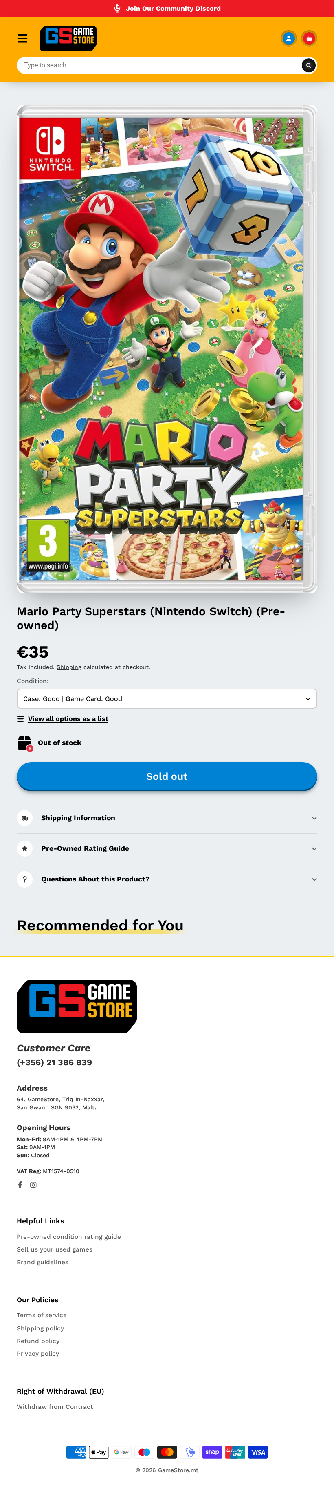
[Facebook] (20, 1185)
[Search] (309, 65)
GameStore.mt (178, 1470)
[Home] (68, 38)
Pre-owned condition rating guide (69, 1237)
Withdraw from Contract (55, 1406)
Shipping (69, 667)
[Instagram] (33, 1185)
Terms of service (42, 1315)
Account (289, 38)
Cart (309, 38)
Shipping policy (40, 1328)
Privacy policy (38, 1353)
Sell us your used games (54, 1249)
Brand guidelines (42, 1262)
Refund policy (38, 1341)
